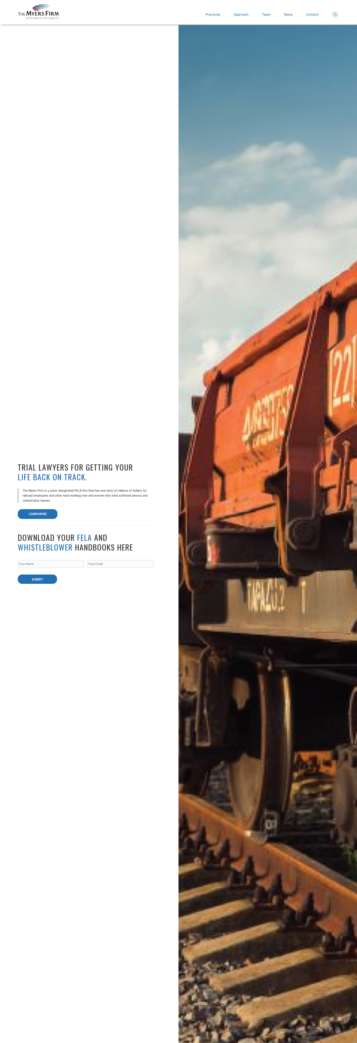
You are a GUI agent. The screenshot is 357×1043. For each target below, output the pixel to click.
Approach (241, 14)
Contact (312, 14)
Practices (213, 14)
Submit (37, 579)
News (288, 14)
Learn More (38, 514)
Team (266, 14)
